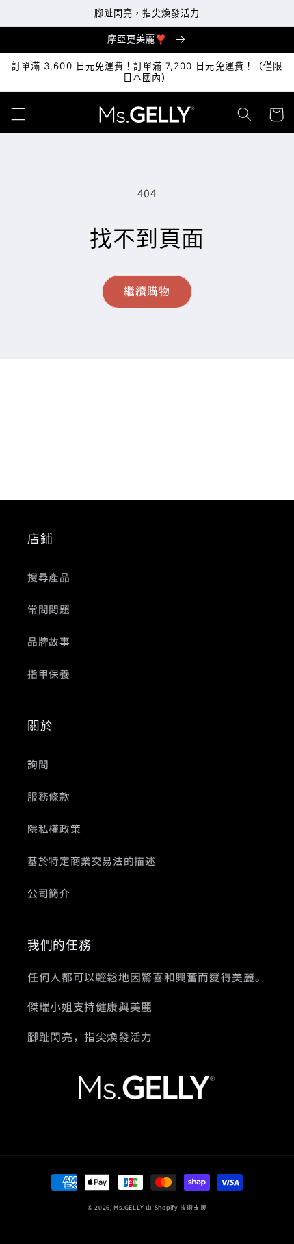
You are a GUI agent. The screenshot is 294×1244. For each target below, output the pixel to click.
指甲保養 (48, 673)
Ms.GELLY (128, 1207)
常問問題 (48, 609)
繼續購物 (147, 291)
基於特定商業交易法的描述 (91, 860)
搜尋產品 (48, 577)
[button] (18, 114)
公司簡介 (48, 893)
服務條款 (48, 796)
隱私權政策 (54, 828)
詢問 (38, 764)
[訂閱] (250, 483)
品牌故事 (48, 641)
